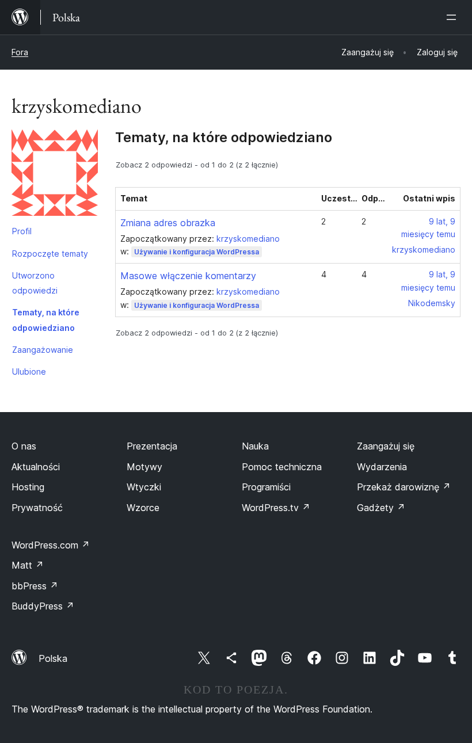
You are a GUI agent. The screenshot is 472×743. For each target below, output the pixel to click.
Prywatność (37, 507)
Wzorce (143, 507)
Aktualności (36, 467)
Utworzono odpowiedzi (35, 282)
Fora (20, 52)
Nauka (255, 446)
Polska (53, 658)
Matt (28, 565)
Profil (22, 231)
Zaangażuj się (385, 446)
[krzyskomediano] (55, 174)
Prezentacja (152, 446)
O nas (24, 446)
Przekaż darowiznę (404, 487)
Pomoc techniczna (282, 467)
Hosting (28, 487)
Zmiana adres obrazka (167, 222)
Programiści (266, 487)
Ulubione (29, 371)
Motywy (144, 467)
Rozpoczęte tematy (50, 253)
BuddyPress (43, 606)
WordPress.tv (276, 507)
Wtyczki (144, 487)
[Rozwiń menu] (453, 17)
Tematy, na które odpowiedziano (45, 319)
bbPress (35, 586)
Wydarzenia (382, 467)
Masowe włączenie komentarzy (188, 275)
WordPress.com (51, 545)
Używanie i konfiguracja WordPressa (196, 251)
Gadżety (381, 507)
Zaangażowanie (42, 350)
